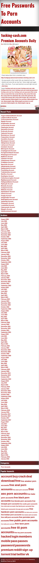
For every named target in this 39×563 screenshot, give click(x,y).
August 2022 (5, 311)
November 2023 (6, 281)
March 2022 (4, 320)
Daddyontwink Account (8, 168)
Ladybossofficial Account (9, 117)
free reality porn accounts (8, 524)
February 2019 (5, 387)
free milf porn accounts (10, 517)
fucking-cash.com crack (8, 90)
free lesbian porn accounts (11, 515)
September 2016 (6, 443)
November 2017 (6, 416)
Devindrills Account (7, 129)
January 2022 (5, 324)
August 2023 (5, 287)
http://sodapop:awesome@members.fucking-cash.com (18, 77)
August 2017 (5, 422)
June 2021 (4, 338)
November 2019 (6, 375)
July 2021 (4, 336)
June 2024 (4, 268)
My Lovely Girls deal (30, 94)
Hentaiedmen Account (8, 191)
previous (3, 106)
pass (14, 541)
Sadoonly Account (6, 133)
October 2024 (5, 260)
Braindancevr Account (8, 135)
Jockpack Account (6, 188)
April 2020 (4, 365)
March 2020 (4, 367)
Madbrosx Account (7, 156)
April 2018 (4, 406)
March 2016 (4, 455)
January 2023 (5, 301)
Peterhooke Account (7, 127)
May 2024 (4, 270)
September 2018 (6, 396)
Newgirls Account (6, 209)
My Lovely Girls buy (18, 94)
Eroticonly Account (7, 131)
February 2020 (5, 369)
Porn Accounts (5, 467)
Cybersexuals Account (8, 207)
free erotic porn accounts (8, 506)
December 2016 (5, 437)
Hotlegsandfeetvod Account (9, 182)
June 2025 (4, 244)
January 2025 (5, 254)
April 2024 (4, 272)
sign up (27, 549)
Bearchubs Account (7, 164)
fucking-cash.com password (22, 92)
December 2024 (5, 256)
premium (7, 549)
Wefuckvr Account (6, 189)
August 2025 (5, 240)
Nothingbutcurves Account (9, 199)
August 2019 (5, 381)
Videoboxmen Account (8, 160)
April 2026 (4, 227)
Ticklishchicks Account (8, 172)
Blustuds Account (6, 186)
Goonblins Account (7, 139)
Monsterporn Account (7, 141)
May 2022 (4, 316)
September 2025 (6, 239)
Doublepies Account (7, 176)
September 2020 (6, 355)
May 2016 (4, 451)
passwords (22, 545)
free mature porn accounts (29, 515)
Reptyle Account (6, 121)
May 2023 (4, 293)
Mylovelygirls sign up (24, 103)
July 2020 (4, 359)
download (8, 480)
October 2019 (5, 377)
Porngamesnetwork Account (10, 152)
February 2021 (5, 346)
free (17, 480)
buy (15, 476)
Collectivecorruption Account (10, 178)
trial (13, 554)
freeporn (16, 44)
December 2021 (5, 326)
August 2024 (5, 264)
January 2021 (5, 348)
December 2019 (5, 373)
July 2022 (4, 313)
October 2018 (5, 394)
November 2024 (6, 258)
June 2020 (4, 361)
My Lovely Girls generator (26, 95)
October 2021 (5, 330)
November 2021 (6, 328)
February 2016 (5, 457)
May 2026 (4, 225)
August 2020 (5, 357)
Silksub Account (6, 193)
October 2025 (5, 237)
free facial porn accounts (23, 506)
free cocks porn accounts (28, 504)
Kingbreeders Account (8, 123)
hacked (6, 536)
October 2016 (5, 441)
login (15, 536)
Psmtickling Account (7, 170)
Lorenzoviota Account (8, 125)
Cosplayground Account (8, 150)
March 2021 (4, 344)
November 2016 (6, 439)
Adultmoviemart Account (8, 211)
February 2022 (5, 322)
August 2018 (5, 398)
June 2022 (4, 314)
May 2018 (4, 404)
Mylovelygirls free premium (19, 99)
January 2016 (5, 459)
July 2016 (4, 447)
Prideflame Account (7, 162)
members (25, 536)
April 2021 (4, 342)
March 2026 (4, 229)
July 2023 (4, 289)
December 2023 (5, 279)
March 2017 (4, 431)
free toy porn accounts (23, 532)
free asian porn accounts (20, 490)
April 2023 (4, 295)
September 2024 (6, 262)
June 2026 (4, 223)
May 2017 (4, 427)
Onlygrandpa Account (8, 197)
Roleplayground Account (8, 154)
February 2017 (5, 433)
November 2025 (6, 235)
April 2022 (4, 318)
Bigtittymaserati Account (8, 180)
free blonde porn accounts (21, 501)
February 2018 (5, 410)
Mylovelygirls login (9, 101)
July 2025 (4, 242)
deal (29, 476)
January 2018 (5, 412)
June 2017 (4, 426)
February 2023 (5, 299)
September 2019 (6, 379)
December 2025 (5, 233)
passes (23, 541)
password (8, 545)
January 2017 (5, 435)
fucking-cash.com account (13, 88)
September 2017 (6, 420)
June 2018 (4, 402)
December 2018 (5, 391)
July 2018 (4, 400)
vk (27, 554)
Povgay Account (6, 195)
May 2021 (4, 340)
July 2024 (4, 266)
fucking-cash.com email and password (26, 90)
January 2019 (5, 389)
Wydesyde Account (7, 184)
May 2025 (4, 246)
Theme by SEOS (11, 561)
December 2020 (5, 350)
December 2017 (5, 414)
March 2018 (4, 408)
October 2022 (5, 307)
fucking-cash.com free (7, 92)
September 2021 (6, 332)
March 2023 (4, 297)
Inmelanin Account (7, 147)
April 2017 (4, 429)
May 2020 (4, 363)
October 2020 (5, 353)
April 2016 (4, 453)
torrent (5, 554)
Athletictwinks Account (8, 166)
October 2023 (5, 283)
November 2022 (6, 305)
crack (22, 476)
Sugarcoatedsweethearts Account (11, 115)
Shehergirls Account (7, 203)
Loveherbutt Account (7, 205)
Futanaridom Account (7, 137)
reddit (18, 549)
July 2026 (4, 221)
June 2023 (4, 291)
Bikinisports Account (7, 149)
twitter (21, 554)
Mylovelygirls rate (12, 103)
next (37, 106)
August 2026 (5, 219)
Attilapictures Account (8, 143)
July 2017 (4, 424)
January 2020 (5, 371)
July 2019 (4, 383)
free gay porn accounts (22, 509)
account (6, 476)
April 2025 (4, 248)
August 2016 (5, 445)
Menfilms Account (6, 174)
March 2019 (4, 385)
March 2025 (4, 250)
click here (5, 86)
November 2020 (6, 352)
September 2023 (6, 285)
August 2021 (5, 334)
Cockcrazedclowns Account (9, 119)
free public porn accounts (23, 520)
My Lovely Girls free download (9, 95)
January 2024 (5, 278)
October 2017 (5, 418)
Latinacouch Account (7, 145)
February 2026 (5, 231)
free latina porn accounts (31, 512)
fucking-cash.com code (27, 88)
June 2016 (4, 449)
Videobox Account (6, 158)
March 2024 (4, 274)
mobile (5, 541)
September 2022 (6, 309)
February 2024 (5, 276)
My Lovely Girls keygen (19, 97)
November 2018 (6, 392)
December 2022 (5, 303)
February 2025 (5, 252)
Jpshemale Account (7, 201)
